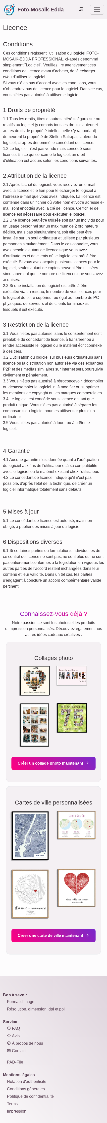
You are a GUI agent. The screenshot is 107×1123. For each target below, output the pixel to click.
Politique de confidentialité (30, 1096)
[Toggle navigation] (97, 10)
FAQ (15, 1028)
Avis (15, 1036)
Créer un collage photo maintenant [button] (51, 763)
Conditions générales (26, 1089)
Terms (12, 1104)
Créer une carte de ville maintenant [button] (51, 935)
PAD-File (15, 1062)
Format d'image (20, 1002)
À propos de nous (27, 1043)
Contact (18, 1051)
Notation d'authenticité (26, 1081)
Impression (16, 1111)
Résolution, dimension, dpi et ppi (36, 1009)
